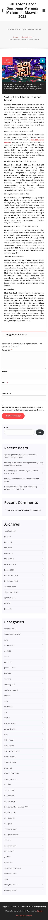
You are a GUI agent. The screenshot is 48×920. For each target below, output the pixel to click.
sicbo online (9, 745)
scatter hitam (9, 723)
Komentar (7, 350)
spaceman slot (10, 873)
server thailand (10, 729)
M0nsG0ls (9, 84)
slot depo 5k (9, 818)
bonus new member (12, 634)
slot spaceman (10, 846)
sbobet (7, 718)
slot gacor (8, 823)
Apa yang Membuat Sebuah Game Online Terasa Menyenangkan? (21, 456)
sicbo (6, 734)
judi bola (7, 673)
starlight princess (11, 885)
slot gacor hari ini (11, 834)
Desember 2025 (11, 575)
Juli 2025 (7, 603)
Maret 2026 (9, 559)
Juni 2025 (8, 609)
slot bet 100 (26, 37)
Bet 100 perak (34, 84)
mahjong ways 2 (11, 690)
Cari (6, 427)
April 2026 (8, 553)
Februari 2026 (10, 564)
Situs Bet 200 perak (22, 87)
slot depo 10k (10, 812)
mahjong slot (9, 684)
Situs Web (6, 393)
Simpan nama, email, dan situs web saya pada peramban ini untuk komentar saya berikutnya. (23, 408)
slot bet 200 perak (28, 89)
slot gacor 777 (10, 829)
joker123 (8, 662)
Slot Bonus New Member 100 (16, 807)
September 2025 (11, 592)
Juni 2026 (8, 542)
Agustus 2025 (10, 597)
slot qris (7, 840)
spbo (6, 879)
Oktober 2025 (10, 586)
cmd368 (7, 651)
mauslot (7, 695)
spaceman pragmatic (12, 868)
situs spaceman (10, 779)
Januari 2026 (9, 570)
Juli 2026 (7, 536)
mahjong (7, 679)
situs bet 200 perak (12, 751)
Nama (5, 371)
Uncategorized (10, 890)
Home (15, 37)
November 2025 (11, 581)
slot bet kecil (9, 801)
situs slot (8, 768)
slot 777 (7, 784)
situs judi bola (9, 757)
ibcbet (6, 656)
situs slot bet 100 (36, 87)
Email (5, 382)
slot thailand (9, 851)
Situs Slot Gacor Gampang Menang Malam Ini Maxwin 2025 (22, 10)
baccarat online (10, 629)
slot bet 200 (17, 89)
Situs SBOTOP (10, 762)
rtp (5, 712)
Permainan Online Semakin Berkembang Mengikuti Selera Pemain (20, 488)
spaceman (8, 862)
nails (6, 701)
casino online (9, 645)
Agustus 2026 (10, 531)
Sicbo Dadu (8, 740)
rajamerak (8, 706)
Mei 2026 (8, 547)
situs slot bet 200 (11, 773)
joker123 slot (9, 667)
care (6, 640)
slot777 (7, 857)
